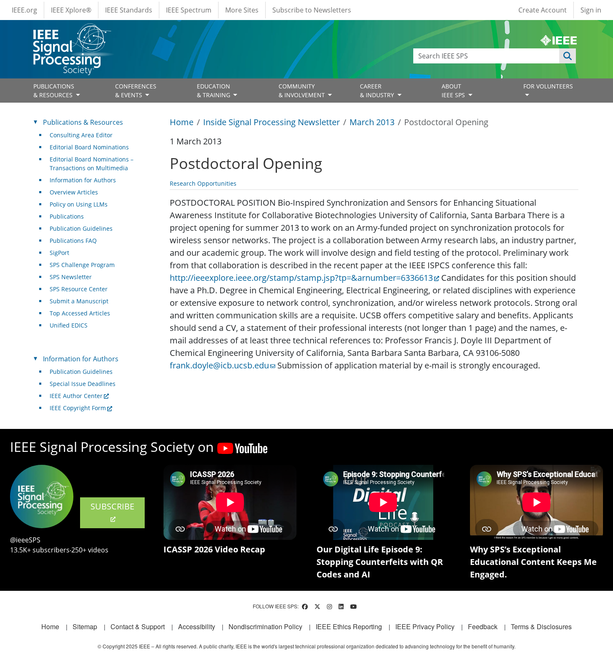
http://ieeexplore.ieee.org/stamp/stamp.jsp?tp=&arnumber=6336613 (301, 277)
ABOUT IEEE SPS (454, 90)
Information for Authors (83, 180)
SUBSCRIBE (112, 506)
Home (181, 122)
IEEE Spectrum (188, 10)
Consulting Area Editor (81, 135)
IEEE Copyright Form (78, 408)
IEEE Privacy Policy (425, 626)
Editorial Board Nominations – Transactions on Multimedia (91, 163)
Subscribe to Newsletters (311, 10)
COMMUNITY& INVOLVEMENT (303, 90)
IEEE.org (24, 10)
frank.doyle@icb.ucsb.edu (219, 365)
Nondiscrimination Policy (265, 626)
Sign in (590, 10)
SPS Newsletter (71, 277)
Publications (67, 216)
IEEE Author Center (76, 396)
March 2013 (371, 122)
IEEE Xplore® (71, 10)
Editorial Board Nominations (89, 147)
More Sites (242, 10)
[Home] (71, 31)
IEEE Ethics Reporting (349, 626)
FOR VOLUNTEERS (548, 86)
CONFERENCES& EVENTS (135, 90)
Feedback (482, 626)
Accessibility (196, 626)
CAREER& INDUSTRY (378, 90)
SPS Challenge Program (82, 265)
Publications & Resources (83, 122)
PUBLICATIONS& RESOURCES (53, 90)
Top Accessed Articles (80, 313)
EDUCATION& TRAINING (214, 90)
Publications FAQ (73, 241)
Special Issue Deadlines (83, 384)
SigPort (59, 253)
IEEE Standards (128, 10)
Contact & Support (138, 626)
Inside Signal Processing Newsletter (271, 122)
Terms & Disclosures (541, 626)
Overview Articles (74, 192)
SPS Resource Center (79, 289)
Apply (567, 55)
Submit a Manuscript (79, 301)
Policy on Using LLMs (79, 204)
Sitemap (85, 626)
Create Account (542, 10)
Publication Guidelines (81, 228)
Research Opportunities (203, 183)
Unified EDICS (69, 325)
